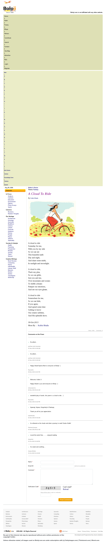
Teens (10, 254)
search (6, 42)
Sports (10, 207)
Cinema (10, 226)
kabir (6, 20)
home (6, 16)
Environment (12, 201)
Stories (10, 274)
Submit (6, 184)
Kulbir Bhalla (34, 198)
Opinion (10, 203)
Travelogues (11, 275)
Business (11, 212)
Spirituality (11, 240)
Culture (10, 227)
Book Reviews (12, 261)
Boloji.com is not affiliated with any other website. (86, 12)
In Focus (8, 194)
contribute (7, 38)
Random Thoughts (13, 214)
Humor (10, 264)
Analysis (10, 196)
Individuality (11, 266)
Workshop (11, 277)
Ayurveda (11, 222)
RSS (5, 59)
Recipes (10, 250)
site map (7, 51)
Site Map (100, 531)
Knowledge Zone (8, 177)
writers (6, 33)
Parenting (11, 247)
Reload (66, 489)
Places (10, 237)
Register (7, 68)
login (6, 64)
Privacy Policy (86, 531)
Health (10, 245)
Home (79, 531)
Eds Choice (7, 170)
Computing (11, 263)
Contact (6, 46)
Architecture (11, 218)
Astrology (11, 220)
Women (10, 256)
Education (11, 200)
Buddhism (11, 224)
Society (10, 252)
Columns (9, 210)
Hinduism (11, 231)
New (5, 72)
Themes (6, 181)
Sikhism (10, 238)
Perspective (11, 249)
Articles (6, 174)
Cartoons (10, 198)
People (10, 235)
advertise (7, 55)
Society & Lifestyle (12, 243)
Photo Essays (12, 205)
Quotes (10, 272)
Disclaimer (94, 531)
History (10, 233)
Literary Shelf (12, 268)
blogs (6, 29)
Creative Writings (11, 259)
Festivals (10, 229)
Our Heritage (10, 216)
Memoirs (10, 270)
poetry (6, 25)
